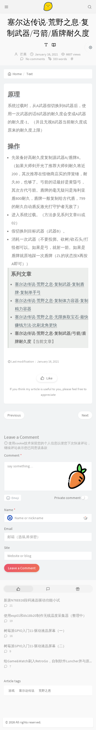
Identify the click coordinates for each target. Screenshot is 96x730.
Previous (14, 415)
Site (7, 547)
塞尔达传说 (26, 690)
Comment (13, 455)
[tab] (18, 589)
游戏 (11, 690)
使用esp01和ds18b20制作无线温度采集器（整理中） (45, 615)
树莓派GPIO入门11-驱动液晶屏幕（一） (35, 630)
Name (9, 509)
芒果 (23, 54)
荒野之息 (45, 690)
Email (8, 528)
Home (17, 74)
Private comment (67, 497)
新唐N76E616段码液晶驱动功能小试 (32, 600)
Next (85, 415)
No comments (35, 59)
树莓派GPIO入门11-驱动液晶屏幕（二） (35, 646)
